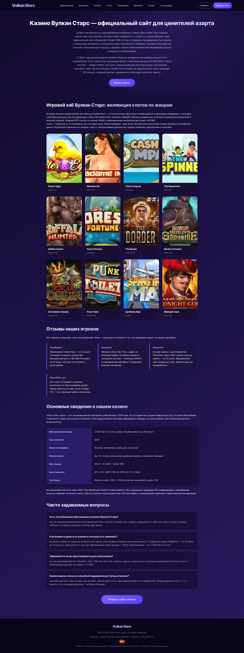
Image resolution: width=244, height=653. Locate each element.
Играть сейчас (122, 82)
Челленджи (122, 5)
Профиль (204, 5)
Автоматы (83, 5)
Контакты (138, 5)
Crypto (151, 5)
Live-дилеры (166, 5)
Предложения (66, 5)
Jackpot (97, 5)
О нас (109, 5)
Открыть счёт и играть (122, 599)
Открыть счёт (222, 5)
